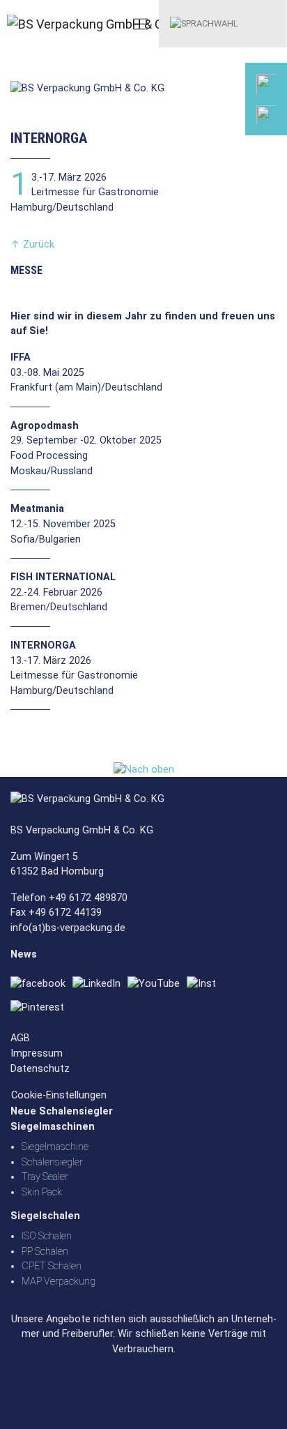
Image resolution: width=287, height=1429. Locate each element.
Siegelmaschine (55, 1147)
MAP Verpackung (58, 1281)
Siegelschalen (45, 1216)
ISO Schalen (47, 1236)
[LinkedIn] (99, 984)
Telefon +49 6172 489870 (68, 898)
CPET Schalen (52, 1266)
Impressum (36, 1053)
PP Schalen (45, 1251)
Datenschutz (40, 1069)
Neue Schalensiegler (61, 1111)
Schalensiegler (52, 1162)
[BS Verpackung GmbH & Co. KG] (52, 24)
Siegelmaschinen (52, 1127)
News (23, 954)
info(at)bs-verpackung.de (67, 928)
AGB (20, 1038)
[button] (204, 23)
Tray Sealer (45, 1177)
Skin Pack (42, 1192)
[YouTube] (157, 984)
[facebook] (41, 984)
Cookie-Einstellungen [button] (59, 1095)
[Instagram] (205, 984)
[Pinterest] (40, 1007)
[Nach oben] (144, 769)
